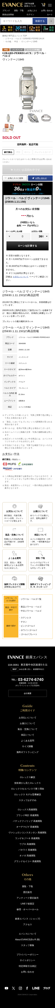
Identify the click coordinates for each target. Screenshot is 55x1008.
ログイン (30, 14)
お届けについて (27, 723)
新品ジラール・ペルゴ (31, 607)
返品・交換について (27, 729)
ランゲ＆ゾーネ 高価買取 (27, 838)
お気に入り (32, 11)
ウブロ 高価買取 (27, 844)
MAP (15, 669)
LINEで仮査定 (27, 904)
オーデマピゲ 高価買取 (27, 827)
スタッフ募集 (27, 945)
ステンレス (26, 617)
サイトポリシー (27, 960)
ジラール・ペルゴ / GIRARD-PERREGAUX (24, 38)
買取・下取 (19, 11)
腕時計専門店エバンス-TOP (14, 36)
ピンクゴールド (28, 626)
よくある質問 (27, 740)
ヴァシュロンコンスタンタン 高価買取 (27, 832)
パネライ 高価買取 (27, 850)
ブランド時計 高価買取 (27, 815)
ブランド (6, 11)
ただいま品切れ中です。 (28, 169)
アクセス (27, 924)
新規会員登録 (8, 14)
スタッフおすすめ (27, 800)
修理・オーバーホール (28, 909)
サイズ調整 (27, 746)
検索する (40, 21)
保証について (27, 735)
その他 (8, 41)
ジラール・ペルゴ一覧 (31, 599)
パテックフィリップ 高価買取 (27, 821)
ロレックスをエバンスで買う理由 (27, 789)
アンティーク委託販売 (28, 898)
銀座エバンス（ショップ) (27, 919)
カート (50, 14)
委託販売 (27, 892)
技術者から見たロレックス (27, 783)
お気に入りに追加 (15, 178)
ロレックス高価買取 (27, 809)
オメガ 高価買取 (27, 855)
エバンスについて (27, 934)
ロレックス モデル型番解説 (27, 794)
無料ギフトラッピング (28, 752)
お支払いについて (21, 277)
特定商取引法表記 (27, 966)
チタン (24, 622)
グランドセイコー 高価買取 (27, 861)
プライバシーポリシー (28, 954)
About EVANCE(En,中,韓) (27, 939)
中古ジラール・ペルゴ (31, 611)
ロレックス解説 (27, 777)
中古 (16, 41)
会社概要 (27, 693)
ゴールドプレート (29, 634)
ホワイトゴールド (29, 630)
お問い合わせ (47, 11)
